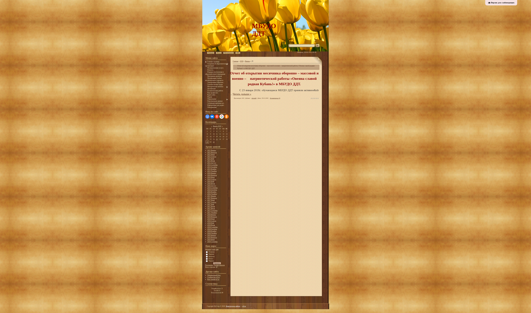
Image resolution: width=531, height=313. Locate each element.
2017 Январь (211, 196)
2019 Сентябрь (212, 242)
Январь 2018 (217, 126)
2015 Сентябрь (212, 165)
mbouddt (254, 98)
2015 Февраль (212, 152)
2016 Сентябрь (212, 188)
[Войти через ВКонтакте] (212, 116)
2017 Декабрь (212, 213)
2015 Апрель (211, 157)
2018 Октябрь (212, 229)
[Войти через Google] (221, 116)
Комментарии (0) (275, 98)
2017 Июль (211, 208)
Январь (247, 61)
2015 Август (211, 163)
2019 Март (211, 240)
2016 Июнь (211, 184)
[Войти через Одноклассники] (226, 116)
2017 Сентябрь (212, 211)
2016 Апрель (211, 179)
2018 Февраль (212, 217)
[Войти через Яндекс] (217, 116)
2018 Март (211, 219)
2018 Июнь (211, 225)
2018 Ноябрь (211, 231)
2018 (241, 61)
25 (217, 139)
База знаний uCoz (213, 279)
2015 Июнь (211, 161)
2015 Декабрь (212, 171)
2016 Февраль (212, 175)
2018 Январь (211, 215)
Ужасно (211, 261)
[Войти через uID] (207, 116)
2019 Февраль (212, 237)
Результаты (209, 265)
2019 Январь (211, 235)
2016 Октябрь (212, 190)
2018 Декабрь (212, 233)
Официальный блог (214, 275)
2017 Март (211, 200)
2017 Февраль (212, 198)
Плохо (211, 259)
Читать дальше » (242, 94)
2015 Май (210, 159)
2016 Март (211, 177)
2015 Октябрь (212, 167)
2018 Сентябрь (212, 227)
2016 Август (211, 186)
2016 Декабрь (212, 194)
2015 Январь (211, 150)
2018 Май (210, 223)
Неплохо (212, 256)
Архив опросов (219, 265)
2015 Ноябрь (211, 169)
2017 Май (210, 204)
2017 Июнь (211, 206)
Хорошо (211, 254)
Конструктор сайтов (233, 306)
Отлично (212, 252)
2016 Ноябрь (211, 192)
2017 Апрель (211, 202)
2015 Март (211, 155)
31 (214, 142)
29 (207, 142)
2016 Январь (211, 173)
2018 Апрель (211, 221)
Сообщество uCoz (213, 277)
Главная (235, 61)
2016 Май (210, 181)
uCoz (244, 306)
